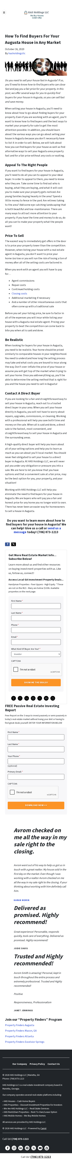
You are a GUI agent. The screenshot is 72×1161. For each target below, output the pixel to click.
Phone (15, 625)
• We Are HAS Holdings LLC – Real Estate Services (26, 1108)
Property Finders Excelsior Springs (24, 1042)
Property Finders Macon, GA (21, 1031)
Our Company (19, 1064)
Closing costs (19, 293)
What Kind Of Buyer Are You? (26, 649)
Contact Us (54, 1064)
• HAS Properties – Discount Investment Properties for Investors (32, 1104)
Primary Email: (15, 771)
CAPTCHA (16, 661)
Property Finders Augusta (19, 1025)
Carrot (43, 1128)
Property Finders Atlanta (19, 1036)
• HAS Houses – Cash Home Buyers (19, 1101)
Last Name (17, 613)
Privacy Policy (37, 1064)
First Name (17, 601)
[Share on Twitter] (13, 544)
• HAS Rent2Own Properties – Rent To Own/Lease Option (30, 1112)
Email (14, 637)
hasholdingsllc (16, 53)
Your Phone (14, 756)
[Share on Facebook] (7, 544)
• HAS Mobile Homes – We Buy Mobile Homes (24, 1115)
